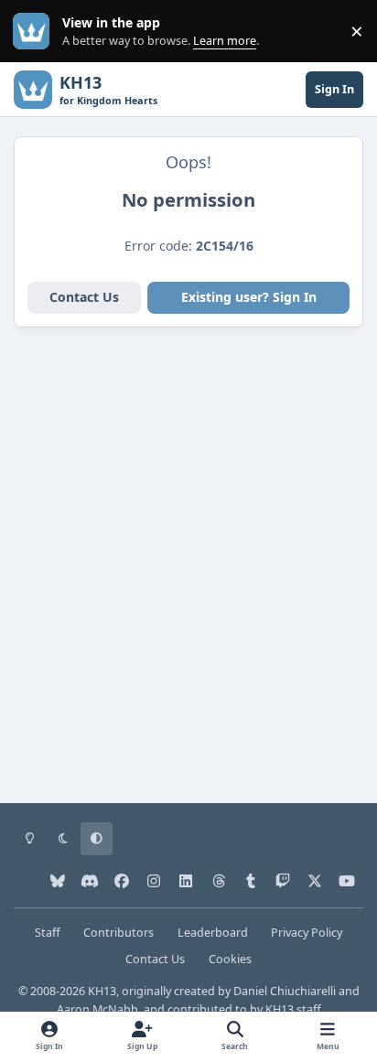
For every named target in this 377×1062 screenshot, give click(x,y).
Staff (47, 932)
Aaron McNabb (97, 1009)
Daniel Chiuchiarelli (284, 991)
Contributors (118, 932)
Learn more (35, 31)
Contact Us (84, 297)
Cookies (230, 959)
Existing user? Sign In (249, 297)
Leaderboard (213, 932)
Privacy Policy (306, 932)
